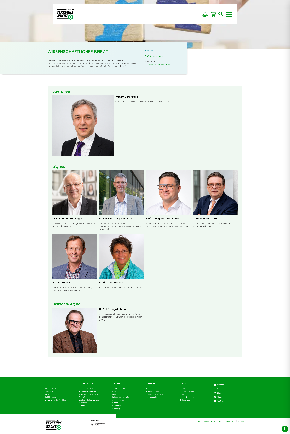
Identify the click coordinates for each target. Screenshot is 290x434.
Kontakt (241, 421)
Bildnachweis (203, 421)
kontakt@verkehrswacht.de (157, 64)
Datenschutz (217, 421)
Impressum (230, 421)
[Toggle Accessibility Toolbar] (284, 428)
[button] (220, 14)
